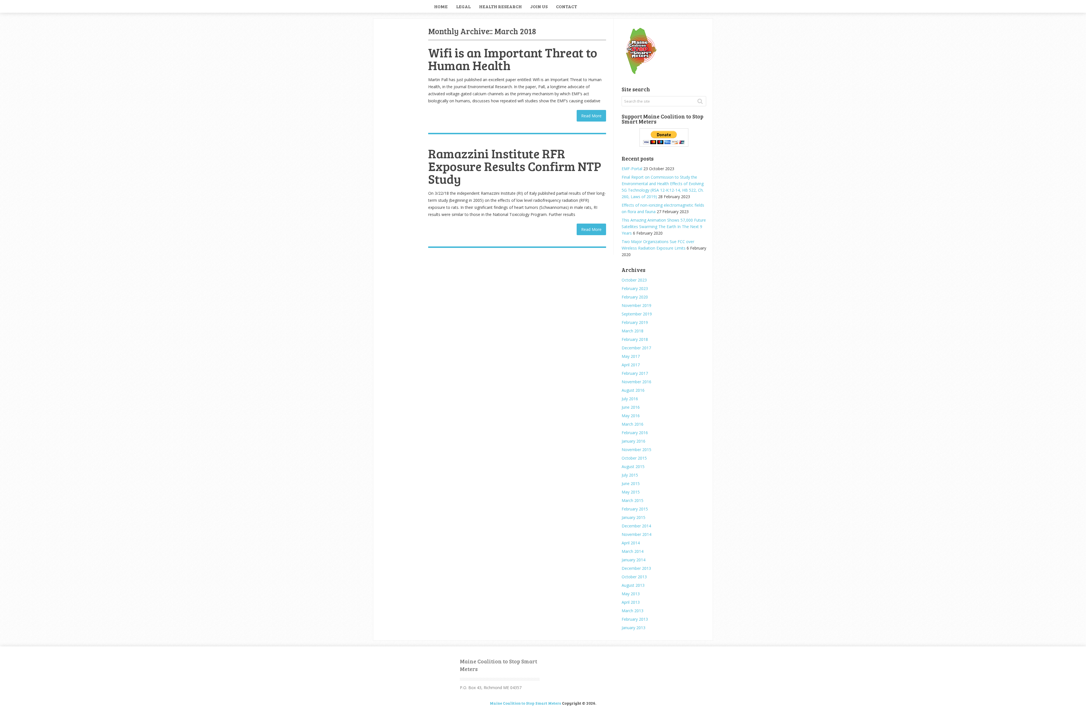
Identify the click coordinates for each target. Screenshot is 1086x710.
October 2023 (634, 280)
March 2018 (632, 331)
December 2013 (636, 568)
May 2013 (631, 593)
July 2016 (630, 398)
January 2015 (633, 517)
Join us (539, 6)
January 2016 (633, 441)
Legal (463, 6)
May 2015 (631, 492)
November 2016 (636, 381)
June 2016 (631, 407)
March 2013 (632, 610)
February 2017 (635, 373)
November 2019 (636, 305)
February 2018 (635, 339)
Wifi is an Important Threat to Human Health (512, 59)
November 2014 (636, 534)
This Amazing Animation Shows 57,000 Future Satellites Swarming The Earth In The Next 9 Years (664, 226)
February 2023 (635, 288)
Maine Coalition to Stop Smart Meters (525, 703)
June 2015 (631, 483)
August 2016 (633, 390)
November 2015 (636, 449)
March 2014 (632, 551)
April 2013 (631, 602)
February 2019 (635, 322)
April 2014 (631, 543)
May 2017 (631, 356)
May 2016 (631, 415)
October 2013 (634, 576)
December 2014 (636, 526)
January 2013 (633, 627)
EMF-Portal (632, 168)
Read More (591, 115)
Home (441, 6)
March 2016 (632, 424)
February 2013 (635, 619)
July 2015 (630, 475)
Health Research (500, 6)
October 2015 (634, 458)
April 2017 (631, 364)
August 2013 (633, 585)
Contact (566, 6)
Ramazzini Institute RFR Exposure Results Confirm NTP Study (514, 166)
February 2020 (635, 297)
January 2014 (633, 559)
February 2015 (635, 509)
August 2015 (633, 466)
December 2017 (636, 347)
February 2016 (635, 432)
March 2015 (632, 500)
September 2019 (637, 314)
